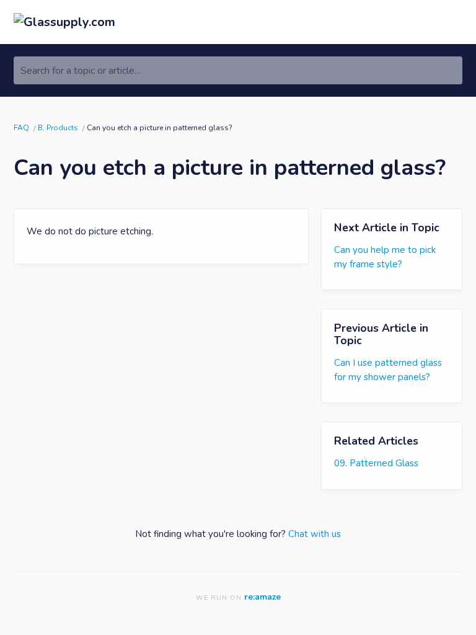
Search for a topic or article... (80, 70)
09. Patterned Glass (376, 463)
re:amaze (262, 597)
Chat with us (314, 534)
